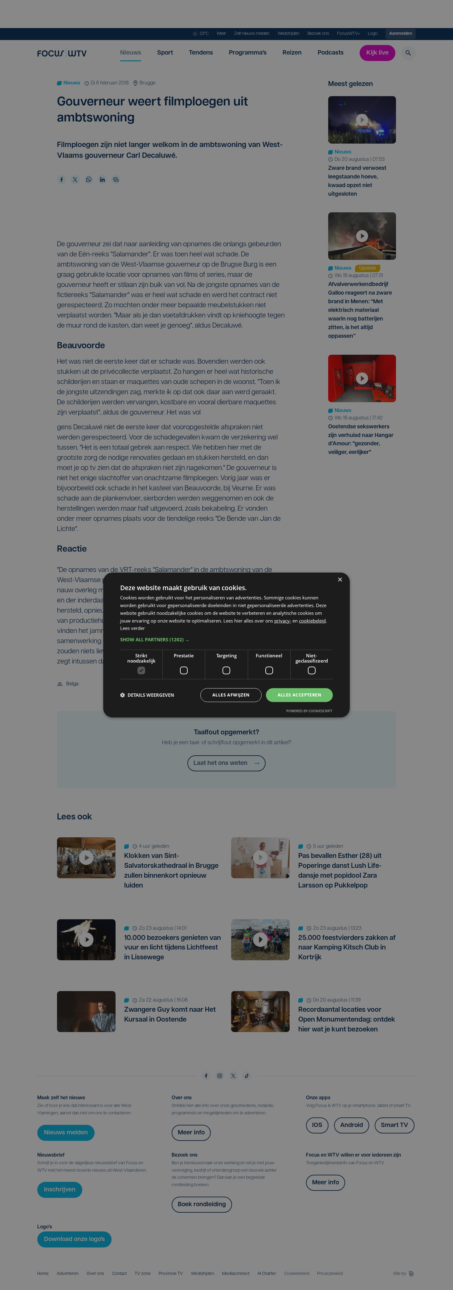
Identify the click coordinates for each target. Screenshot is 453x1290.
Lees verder (132, 628)
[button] (226, 639)
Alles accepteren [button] (299, 695)
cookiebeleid (312, 621)
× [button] (339, 580)
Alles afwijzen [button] (231, 695)
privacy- (282, 621)
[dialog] (226, 645)
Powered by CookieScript (309, 710)
